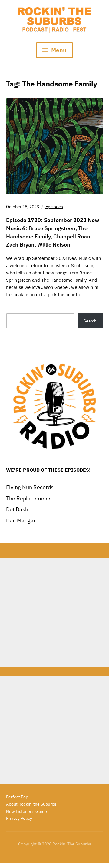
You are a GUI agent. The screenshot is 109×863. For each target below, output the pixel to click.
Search (90, 321)
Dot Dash (17, 509)
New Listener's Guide (26, 811)
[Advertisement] (54, 612)
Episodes (54, 206)
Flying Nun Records (30, 487)
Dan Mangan (21, 520)
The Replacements (29, 498)
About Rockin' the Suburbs (31, 804)
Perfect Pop (17, 797)
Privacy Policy (19, 818)
